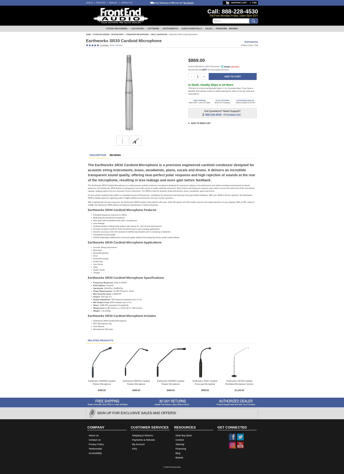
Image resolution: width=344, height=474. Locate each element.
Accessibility (95, 453)
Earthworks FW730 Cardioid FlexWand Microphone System (239, 382)
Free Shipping (199, 100)
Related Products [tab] (100, 340)
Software (153, 28)
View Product (102, 362)
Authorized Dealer (245, 100)
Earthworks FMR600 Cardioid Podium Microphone (170, 382)
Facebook (232, 437)
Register (100, 3)
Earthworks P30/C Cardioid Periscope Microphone (205, 382)
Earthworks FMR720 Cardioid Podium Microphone (136, 382)
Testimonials (95, 448)
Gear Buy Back (183, 435)
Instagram (232, 445)
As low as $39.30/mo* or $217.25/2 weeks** (204, 67)
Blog (177, 453)
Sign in (89, 3)
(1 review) (104, 45)
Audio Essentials (191, 28)
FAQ (134, 448)
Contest (179, 440)
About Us (94, 435)
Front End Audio (175, 467)
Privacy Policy (96, 444)
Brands (233, 28)
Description (98, 155)
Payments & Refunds (143, 440)
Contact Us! (233, 114)
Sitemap (179, 444)
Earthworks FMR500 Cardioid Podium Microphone (101, 382)
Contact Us (126, 3)
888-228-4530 (213, 114)
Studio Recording (117, 28)
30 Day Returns (222, 100)
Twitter (240, 437)
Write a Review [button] (116, 45)
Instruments (170, 28)
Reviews (115, 155)
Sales (208, 28)
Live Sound (137, 28)
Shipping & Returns (142, 435)
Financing (221, 28)
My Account (138, 444)
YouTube (240, 445)
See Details (188, 3)
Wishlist (113, 3)
